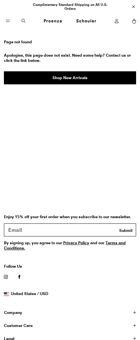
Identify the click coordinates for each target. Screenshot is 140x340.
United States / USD (29, 293)
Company (13, 312)
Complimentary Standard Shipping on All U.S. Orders (70, 6)
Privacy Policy (76, 242)
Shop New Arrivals (70, 77)
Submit (126, 230)
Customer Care (18, 325)
